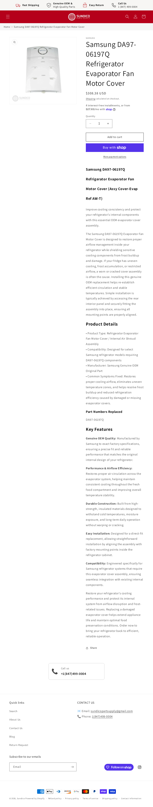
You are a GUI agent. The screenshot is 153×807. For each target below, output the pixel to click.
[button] (8, 17)
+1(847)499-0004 (73, 674)
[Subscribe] (72, 767)
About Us (15, 719)
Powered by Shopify (35, 798)
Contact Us (16, 728)
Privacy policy (72, 798)
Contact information (131, 798)
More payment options (114, 156)
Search (13, 711)
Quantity (90, 116)
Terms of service (90, 798)
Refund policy (55, 798)
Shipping (90, 98)
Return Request (18, 745)
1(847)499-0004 (102, 716)
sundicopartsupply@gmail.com (112, 711)
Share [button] (93, 647)
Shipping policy (110, 798)
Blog (12, 736)
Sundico (21, 798)
